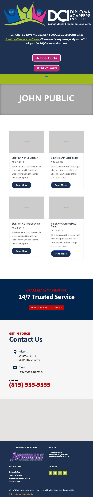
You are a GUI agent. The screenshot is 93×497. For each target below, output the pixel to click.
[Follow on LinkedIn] (65, 473)
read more (21, 185)
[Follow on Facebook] (50, 473)
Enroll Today (46, 58)
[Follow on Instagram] (60, 473)
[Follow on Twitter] (55, 473)
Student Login (46, 68)
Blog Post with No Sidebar (24, 157)
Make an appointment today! (46, 307)
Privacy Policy (14, 472)
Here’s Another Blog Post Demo (63, 225)
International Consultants (21, 494)
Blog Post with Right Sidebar (26, 223)
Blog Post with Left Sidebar (64, 157)
